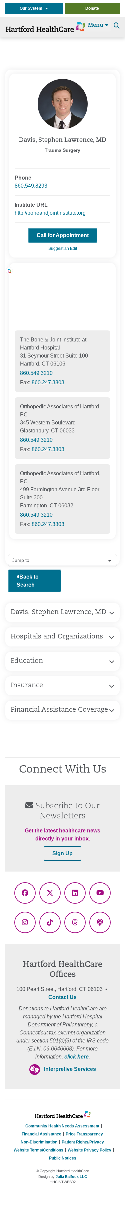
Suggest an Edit (62, 248)
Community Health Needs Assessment (62, 1126)
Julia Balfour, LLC (71, 1177)
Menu (96, 25)
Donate (92, 8)
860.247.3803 (48, 382)
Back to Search (28, 581)
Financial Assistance (41, 1134)
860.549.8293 (31, 186)
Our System (32, 8)
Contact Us (62, 997)
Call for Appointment (63, 235)
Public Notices (62, 1158)
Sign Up (62, 853)
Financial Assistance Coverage (59, 710)
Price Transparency (84, 1134)
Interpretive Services (70, 1069)
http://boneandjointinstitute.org (50, 213)
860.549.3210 (36, 373)
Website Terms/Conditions (38, 1150)
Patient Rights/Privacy (83, 1142)
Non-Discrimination (39, 1142)
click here (76, 1057)
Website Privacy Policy (89, 1150)
